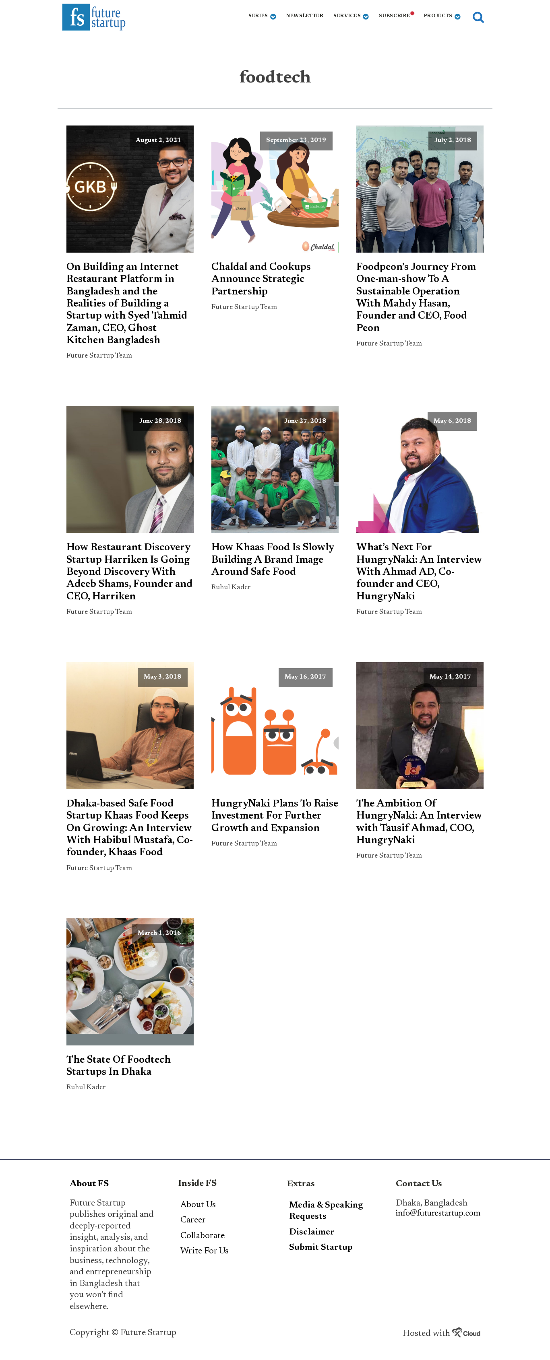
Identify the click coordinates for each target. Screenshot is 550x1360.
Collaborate (202, 1236)
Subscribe (394, 16)
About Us (198, 1205)
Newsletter (305, 16)
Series (258, 16)
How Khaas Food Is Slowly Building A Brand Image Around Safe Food (272, 560)
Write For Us (204, 1251)
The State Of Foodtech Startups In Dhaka (118, 1066)
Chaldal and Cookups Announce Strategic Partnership (261, 279)
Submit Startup (321, 1247)
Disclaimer (312, 1232)
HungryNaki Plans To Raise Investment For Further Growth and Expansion (274, 816)
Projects (438, 16)
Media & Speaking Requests (326, 1211)
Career (193, 1220)
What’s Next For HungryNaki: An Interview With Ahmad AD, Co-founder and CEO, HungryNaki (419, 572)
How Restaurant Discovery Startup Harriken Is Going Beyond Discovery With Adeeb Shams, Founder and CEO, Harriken (129, 572)
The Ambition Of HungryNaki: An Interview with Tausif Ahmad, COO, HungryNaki (419, 822)
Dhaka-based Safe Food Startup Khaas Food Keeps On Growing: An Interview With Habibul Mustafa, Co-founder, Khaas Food (129, 828)
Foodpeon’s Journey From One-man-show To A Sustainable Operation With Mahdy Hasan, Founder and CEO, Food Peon (416, 298)
